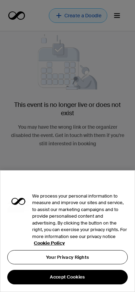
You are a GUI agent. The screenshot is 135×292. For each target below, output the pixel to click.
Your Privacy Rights (67, 257)
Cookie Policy (49, 243)
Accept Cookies (67, 277)
